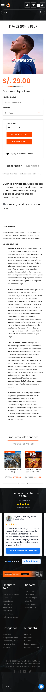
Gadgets (6, 647)
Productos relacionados (23, 437)
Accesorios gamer (10, 641)
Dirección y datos (31, 647)
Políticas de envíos (10, 617)
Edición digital (9, 97)
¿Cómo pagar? (31, 598)
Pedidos (27, 634)
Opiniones (32, 166)
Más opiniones (31, 561)
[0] (42, 5)
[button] (8, 86)
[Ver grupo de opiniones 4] (14, 561)
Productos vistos (23, 444)
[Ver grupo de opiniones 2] (9, 561)
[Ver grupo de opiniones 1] (6, 561)
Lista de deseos (30, 644)
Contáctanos (30, 607)
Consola (6, 108)
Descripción (14, 166)
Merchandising (9, 644)
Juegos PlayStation (10, 637)
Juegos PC (7, 634)
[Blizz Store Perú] (8, 7)
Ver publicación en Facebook (23, 550)
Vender (27, 641)
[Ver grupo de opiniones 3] (12, 561)
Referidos (28, 637)
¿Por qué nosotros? (11, 594)
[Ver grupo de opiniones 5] (16, 561)
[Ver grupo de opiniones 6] (18, 561)
